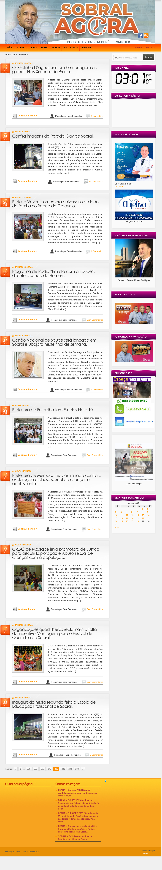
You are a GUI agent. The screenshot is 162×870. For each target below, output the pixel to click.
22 (143, 518)
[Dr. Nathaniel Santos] (134, 180)
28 (138, 521)
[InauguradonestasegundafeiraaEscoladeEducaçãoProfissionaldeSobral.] (54, 703)
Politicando (71, 47)
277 (35, 769)
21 (138, 518)
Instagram (119, 186)
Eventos (86, 47)
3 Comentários (96, 755)
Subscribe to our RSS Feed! (146, 35)
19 (127, 518)
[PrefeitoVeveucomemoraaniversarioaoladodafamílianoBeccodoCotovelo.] (56, 203)
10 (116, 515)
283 (77, 769)
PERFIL (138, 47)
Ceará (33, 47)
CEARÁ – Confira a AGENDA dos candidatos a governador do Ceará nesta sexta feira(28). (77, 793)
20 (132, 518)
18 (122, 518)
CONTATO (149, 47)
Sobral (21, 47)
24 (116, 521)
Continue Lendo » (27, 115)
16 (148, 515)
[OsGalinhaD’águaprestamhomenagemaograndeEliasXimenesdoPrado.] (55, 69)
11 (122, 515)
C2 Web (145, 853)
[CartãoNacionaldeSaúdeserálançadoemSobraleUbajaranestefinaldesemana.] (54, 341)
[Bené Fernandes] (134, 323)
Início (10, 47)
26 (127, 521)
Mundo (56, 47)
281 (63, 769)
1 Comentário (97, 116)
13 (132, 515)
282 (70, 769)
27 (132, 521)
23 (148, 518)
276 (28, 769)
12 (127, 515)
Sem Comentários (95, 320)
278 (42, 769)
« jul (117, 527)
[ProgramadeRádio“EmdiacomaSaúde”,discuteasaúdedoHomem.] (54, 273)
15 (143, 515)
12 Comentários (96, 181)
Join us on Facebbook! (140, 35)
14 (138, 515)
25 (122, 521)
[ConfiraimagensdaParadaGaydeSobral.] (53, 135)
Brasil (44, 47)
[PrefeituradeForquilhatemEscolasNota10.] (53, 409)
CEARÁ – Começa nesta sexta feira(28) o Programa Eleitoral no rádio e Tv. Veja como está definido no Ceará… (77, 829)
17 (116, 518)
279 (49, 769)
